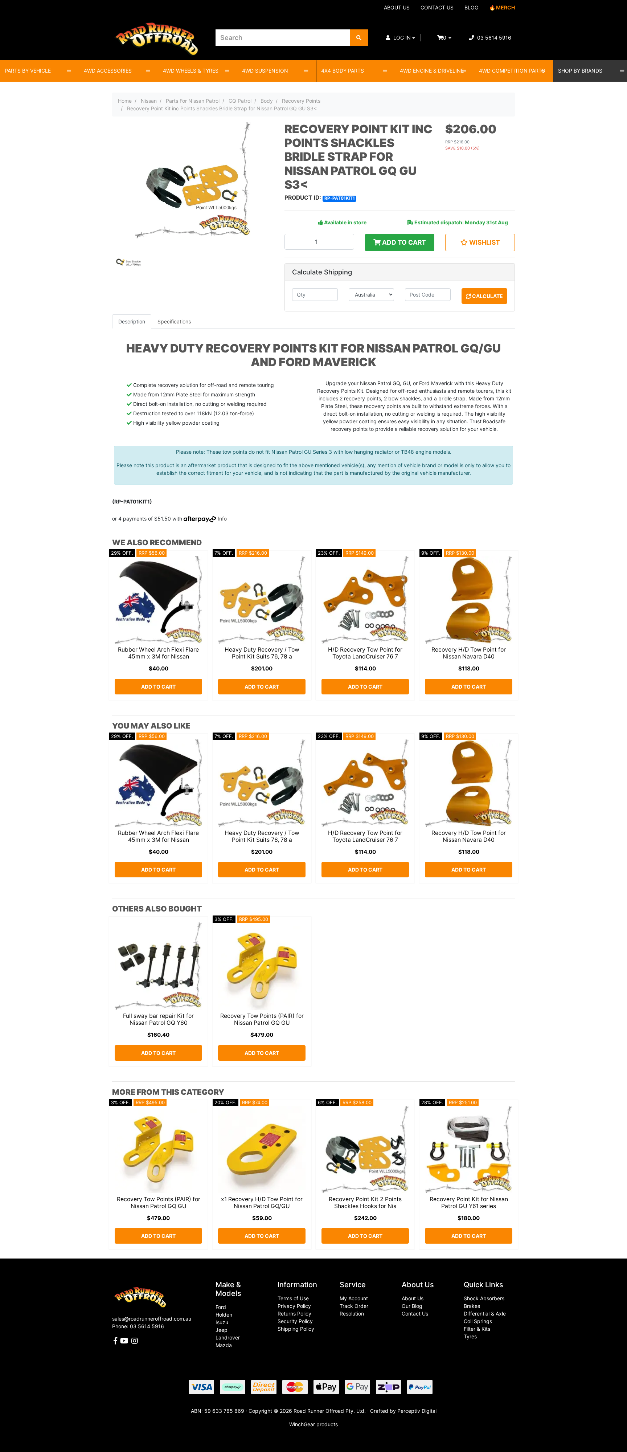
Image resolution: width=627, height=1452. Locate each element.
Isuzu (222, 1322)
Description (131, 321)
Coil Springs (478, 1321)
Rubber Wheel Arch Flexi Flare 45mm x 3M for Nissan (158, 653)
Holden (224, 1315)
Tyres (470, 1336)
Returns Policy (294, 1313)
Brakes (472, 1306)
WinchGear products (313, 1424)
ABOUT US (397, 7)
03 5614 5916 (493, 37)
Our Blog (412, 1306)
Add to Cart (403, 242)
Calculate (487, 296)
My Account (354, 1298)
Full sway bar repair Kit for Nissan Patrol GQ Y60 (158, 1019)
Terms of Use (293, 1298)
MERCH (505, 7)
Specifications (174, 321)
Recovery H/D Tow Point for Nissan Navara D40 (468, 653)
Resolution (352, 1313)
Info (222, 518)
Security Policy (295, 1321)
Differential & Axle (485, 1313)
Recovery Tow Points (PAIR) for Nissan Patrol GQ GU (262, 1019)
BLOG (471, 7)
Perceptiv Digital (417, 1411)
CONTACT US (437, 7)
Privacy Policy (294, 1306)
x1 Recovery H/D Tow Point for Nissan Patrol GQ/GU (262, 1203)
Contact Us (415, 1313)
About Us (412, 1298)
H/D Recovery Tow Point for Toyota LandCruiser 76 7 (365, 653)
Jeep (222, 1330)
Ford (221, 1307)
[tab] (131, 321)
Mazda (224, 1345)
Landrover (228, 1337)
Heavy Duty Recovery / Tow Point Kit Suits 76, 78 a (262, 653)
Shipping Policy (296, 1329)
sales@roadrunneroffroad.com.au (151, 1319)
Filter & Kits (477, 1329)
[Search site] (359, 37)
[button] (400, 37)
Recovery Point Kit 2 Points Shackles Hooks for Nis (365, 1203)
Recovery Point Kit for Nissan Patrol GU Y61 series (469, 1203)
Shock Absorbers (484, 1298)
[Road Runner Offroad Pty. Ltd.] (158, 34)
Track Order (354, 1306)
